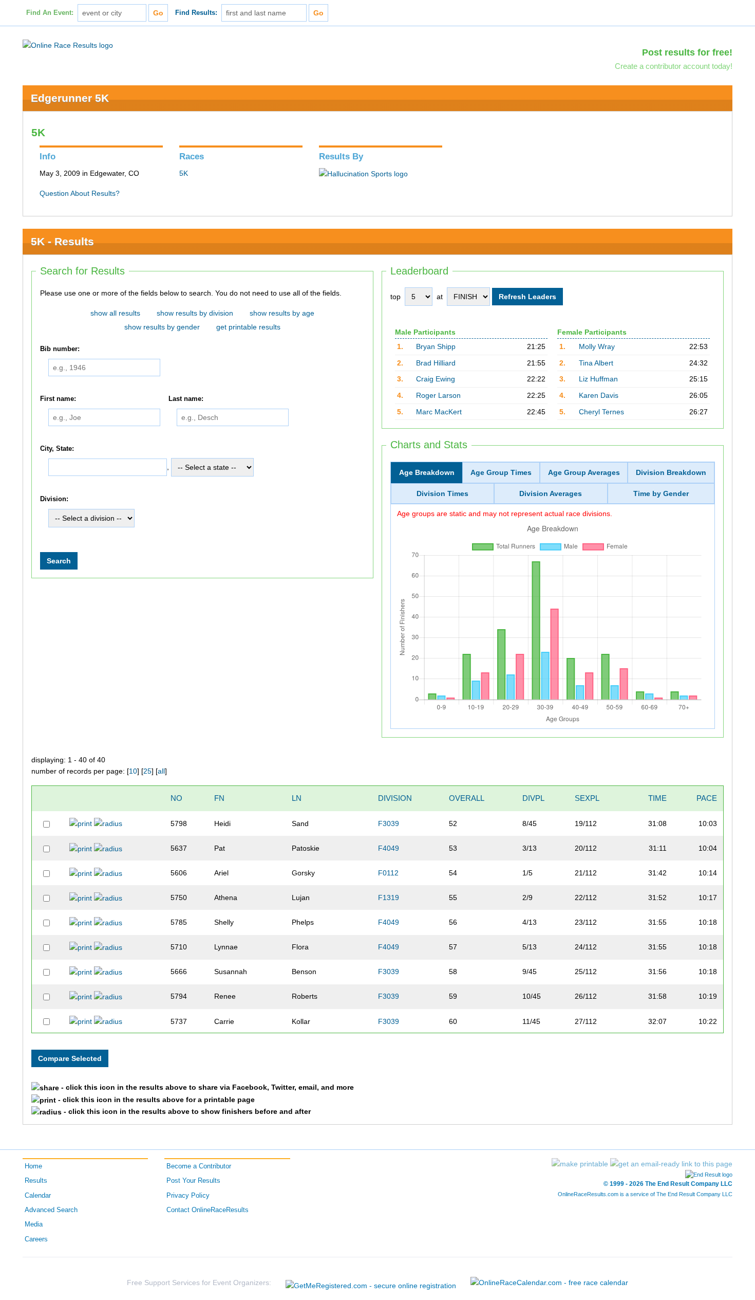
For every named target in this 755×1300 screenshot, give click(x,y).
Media (34, 1224)
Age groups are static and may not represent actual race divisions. (504, 513)
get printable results (248, 327)
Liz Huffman (598, 379)
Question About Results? (80, 193)
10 (133, 771)
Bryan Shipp (436, 346)
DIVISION (395, 798)
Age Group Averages (584, 472)
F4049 (388, 848)
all (161, 771)
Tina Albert (596, 363)
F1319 (388, 897)
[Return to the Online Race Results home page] (68, 45)
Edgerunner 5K (70, 98)
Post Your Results (193, 1180)
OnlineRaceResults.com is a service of (645, 1194)
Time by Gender (661, 493)
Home (33, 1166)
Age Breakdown (427, 472)
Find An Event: (49, 12)
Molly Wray (597, 346)
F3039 (388, 823)
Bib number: (60, 349)
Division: (54, 499)
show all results (115, 313)
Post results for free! (687, 52)
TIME (657, 798)
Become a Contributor (198, 1166)
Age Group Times (501, 472)
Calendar (38, 1195)
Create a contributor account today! (673, 66)
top (395, 296)
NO (176, 798)
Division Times (442, 493)
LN (296, 798)
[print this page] (580, 1164)
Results (36, 1180)
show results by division (195, 313)
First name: (58, 398)
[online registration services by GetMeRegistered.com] (371, 1283)
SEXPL (587, 798)
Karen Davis (598, 395)
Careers (36, 1239)
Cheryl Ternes (601, 412)
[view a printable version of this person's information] (80, 823)
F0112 (388, 873)
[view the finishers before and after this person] (108, 823)
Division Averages (550, 493)
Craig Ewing (435, 379)
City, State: (57, 448)
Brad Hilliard (436, 363)
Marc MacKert (439, 412)
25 (147, 771)
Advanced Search (51, 1210)
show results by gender (162, 327)
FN (219, 798)
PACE (706, 798)
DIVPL (533, 798)
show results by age (282, 313)
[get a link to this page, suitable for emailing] (671, 1164)
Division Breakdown (671, 472)
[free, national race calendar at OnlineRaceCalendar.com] (549, 1282)
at (440, 296)
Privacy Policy (188, 1195)
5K (183, 173)
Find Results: (196, 12)
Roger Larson (438, 395)
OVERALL (466, 798)
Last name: (185, 398)
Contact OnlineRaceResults (207, 1210)
